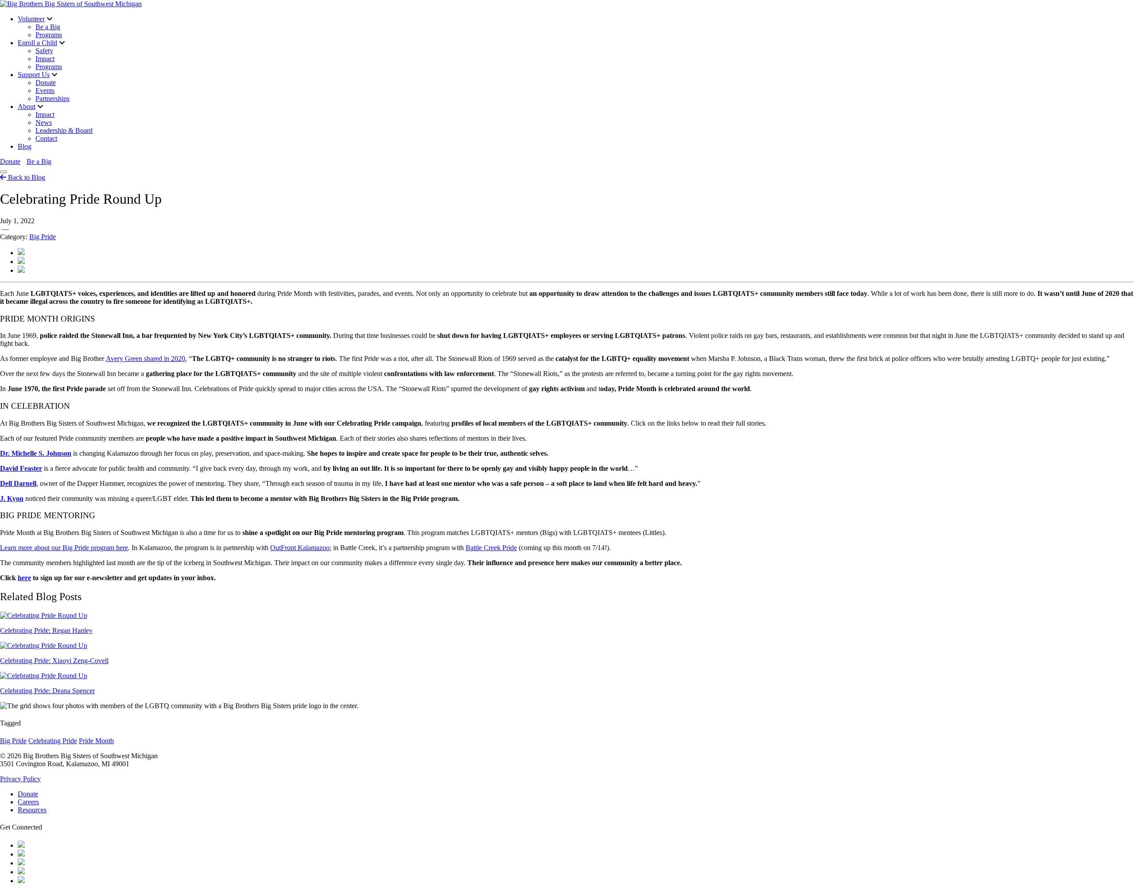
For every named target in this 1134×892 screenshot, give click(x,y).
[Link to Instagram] (21, 863)
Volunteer (31, 19)
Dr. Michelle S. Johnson (35, 453)
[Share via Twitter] (21, 252)
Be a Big (47, 27)
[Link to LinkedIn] (21, 880)
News (43, 122)
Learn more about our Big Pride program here (64, 547)
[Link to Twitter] (21, 872)
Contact (46, 138)
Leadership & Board (64, 130)
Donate (45, 82)
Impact (44, 58)
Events (44, 90)
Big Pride (42, 236)
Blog (24, 146)
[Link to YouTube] (21, 854)
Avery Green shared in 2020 (145, 358)
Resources (32, 810)
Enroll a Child (37, 43)
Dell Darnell (18, 483)
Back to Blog (25, 177)
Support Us (34, 74)
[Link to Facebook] (21, 845)
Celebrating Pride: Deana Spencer (47, 690)
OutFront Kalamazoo (300, 547)
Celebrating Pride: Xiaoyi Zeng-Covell (54, 660)
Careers (28, 802)
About (26, 106)
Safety (44, 50)
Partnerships (52, 98)
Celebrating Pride (52, 741)
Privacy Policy (20, 779)
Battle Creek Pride (491, 547)
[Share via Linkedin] (21, 270)
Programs (48, 35)
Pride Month (96, 741)
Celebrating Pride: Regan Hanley (46, 630)
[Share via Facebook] (21, 261)
